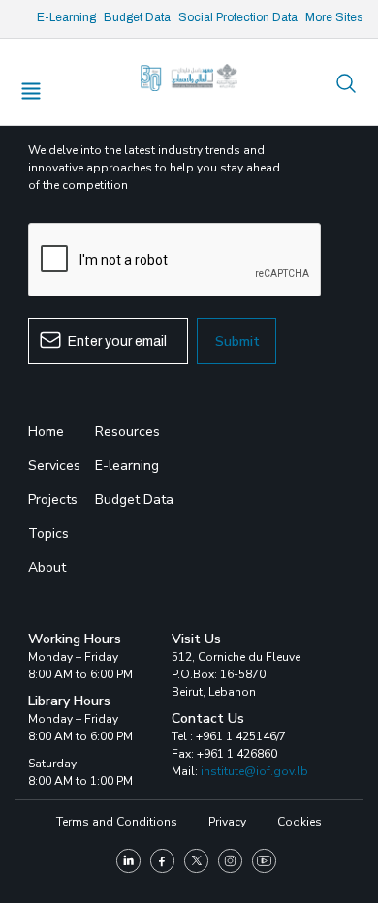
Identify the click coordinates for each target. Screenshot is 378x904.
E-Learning (66, 17)
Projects (53, 499)
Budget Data (137, 17)
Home (46, 431)
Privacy (227, 821)
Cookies (299, 821)
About (47, 567)
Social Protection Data (238, 17)
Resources (127, 431)
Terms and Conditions (116, 821)
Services (54, 465)
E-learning (127, 465)
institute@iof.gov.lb (254, 771)
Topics (48, 533)
